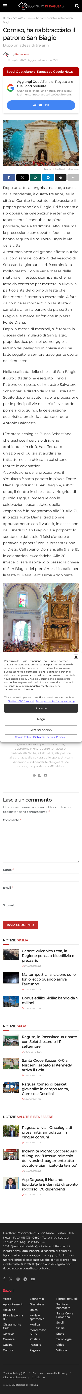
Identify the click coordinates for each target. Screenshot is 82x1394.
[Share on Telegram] (48, 177)
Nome (8, 870)
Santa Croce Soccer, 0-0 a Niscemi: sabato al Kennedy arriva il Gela (47, 1065)
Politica (35, 1339)
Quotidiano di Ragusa (25, 1384)
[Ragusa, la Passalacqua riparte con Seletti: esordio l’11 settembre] (11, 1040)
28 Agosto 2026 (32, 1075)
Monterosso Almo (38, 1331)
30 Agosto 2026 (33, 1052)
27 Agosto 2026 (32, 966)
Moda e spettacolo (37, 1317)
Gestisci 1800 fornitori (21, 700)
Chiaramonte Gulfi (12, 1326)
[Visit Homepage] (41, 6)
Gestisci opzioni (41, 730)
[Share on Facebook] (9, 177)
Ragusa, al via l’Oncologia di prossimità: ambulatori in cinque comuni (47, 1132)
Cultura (8, 1350)
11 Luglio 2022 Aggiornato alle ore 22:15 (34, 60)
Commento (12, 820)
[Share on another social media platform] (73, 177)
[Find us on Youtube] (33, 1279)
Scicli (60, 1322)
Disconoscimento (14, 1377)
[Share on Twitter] (22, 177)
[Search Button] (77, 6)
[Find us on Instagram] (18, 1279)
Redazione (22, 54)
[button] (76, 657)
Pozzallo (35, 1344)
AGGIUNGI (41, 105)
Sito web (9, 905)
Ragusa (35, 1350)
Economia (37, 1299)
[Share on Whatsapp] (35, 177)
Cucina (8, 1344)
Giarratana (37, 1304)
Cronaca (9, 1339)
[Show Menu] (5, 6)
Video (60, 1344)
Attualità (18, 17)
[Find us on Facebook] (4, 1279)
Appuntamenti (13, 1304)
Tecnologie (63, 1339)
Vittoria (61, 1350)
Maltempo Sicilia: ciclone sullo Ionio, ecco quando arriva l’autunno (49, 979)
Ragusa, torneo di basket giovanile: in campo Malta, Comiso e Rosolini (45, 1089)
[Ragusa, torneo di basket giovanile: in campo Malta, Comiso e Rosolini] (11, 1087)
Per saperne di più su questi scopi (55, 700)
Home (7, 17)
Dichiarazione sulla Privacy (49, 737)
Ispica (34, 1310)
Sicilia (60, 1328)
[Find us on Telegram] (25, 1279)
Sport (60, 1333)
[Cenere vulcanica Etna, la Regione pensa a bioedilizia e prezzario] (11, 954)
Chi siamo (38, 1377)
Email (8, 887)
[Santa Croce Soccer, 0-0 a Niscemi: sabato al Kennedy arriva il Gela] (11, 1063)
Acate (7, 1299)
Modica (35, 1324)
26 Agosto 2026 (32, 1099)
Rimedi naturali (67, 1299)
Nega (41, 719)
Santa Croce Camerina (64, 1315)
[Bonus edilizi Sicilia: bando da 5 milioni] (11, 1001)
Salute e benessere (63, 1306)
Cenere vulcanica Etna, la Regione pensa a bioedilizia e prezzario (48, 956)
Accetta (41, 708)
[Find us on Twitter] (11, 1279)
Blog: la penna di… (13, 1317)
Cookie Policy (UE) (14, 1373)
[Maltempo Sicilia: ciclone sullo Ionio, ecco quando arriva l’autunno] (11, 977)
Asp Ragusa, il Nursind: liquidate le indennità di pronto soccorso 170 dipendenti (50, 1184)
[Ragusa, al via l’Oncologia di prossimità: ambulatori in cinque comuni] (11, 1131)
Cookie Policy (23, 737)
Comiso (8, 1333)
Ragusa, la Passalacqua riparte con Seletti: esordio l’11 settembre (49, 1042)
